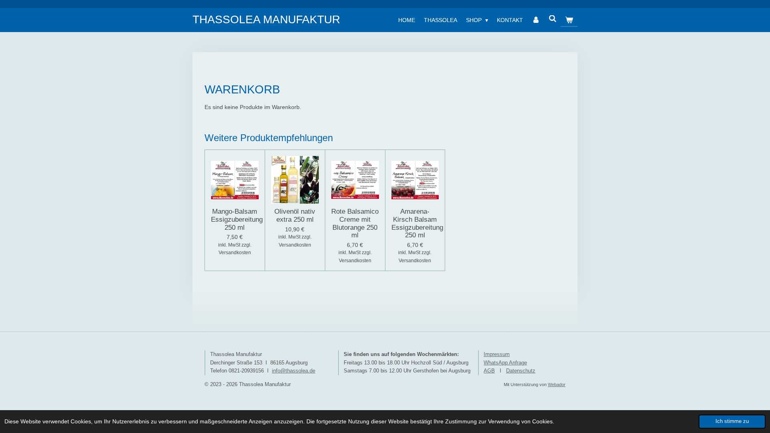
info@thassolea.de (293, 371)
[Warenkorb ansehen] (569, 20)
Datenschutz (520, 371)
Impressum (497, 354)
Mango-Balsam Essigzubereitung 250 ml (235, 219)
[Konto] (535, 20)
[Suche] (552, 19)
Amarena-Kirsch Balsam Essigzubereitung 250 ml (415, 223)
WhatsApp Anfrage (505, 363)
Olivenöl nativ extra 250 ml (294, 215)
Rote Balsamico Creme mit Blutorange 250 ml (355, 223)
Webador (556, 384)
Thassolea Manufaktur (266, 19)
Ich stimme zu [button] (732, 421)
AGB (489, 371)
